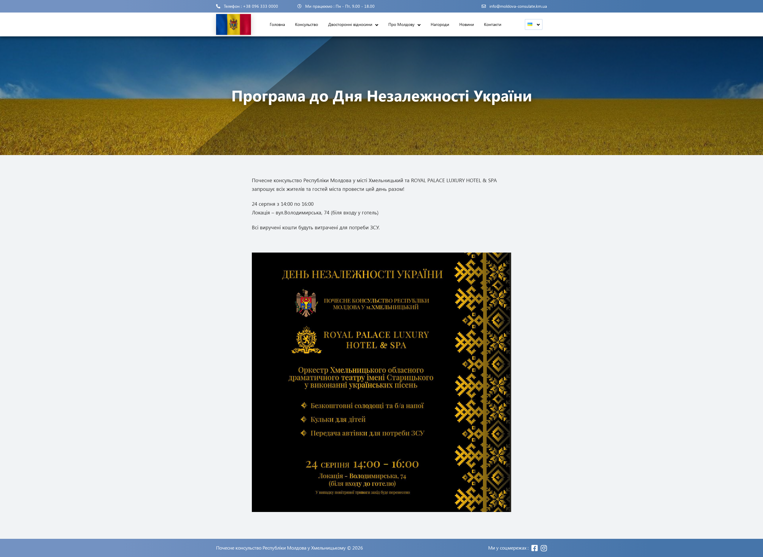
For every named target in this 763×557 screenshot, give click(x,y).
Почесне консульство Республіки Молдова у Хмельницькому (281, 548)
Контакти (492, 24)
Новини (466, 24)
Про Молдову (401, 24)
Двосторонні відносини (350, 24)
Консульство (306, 24)
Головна (277, 24)
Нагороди (440, 24)
